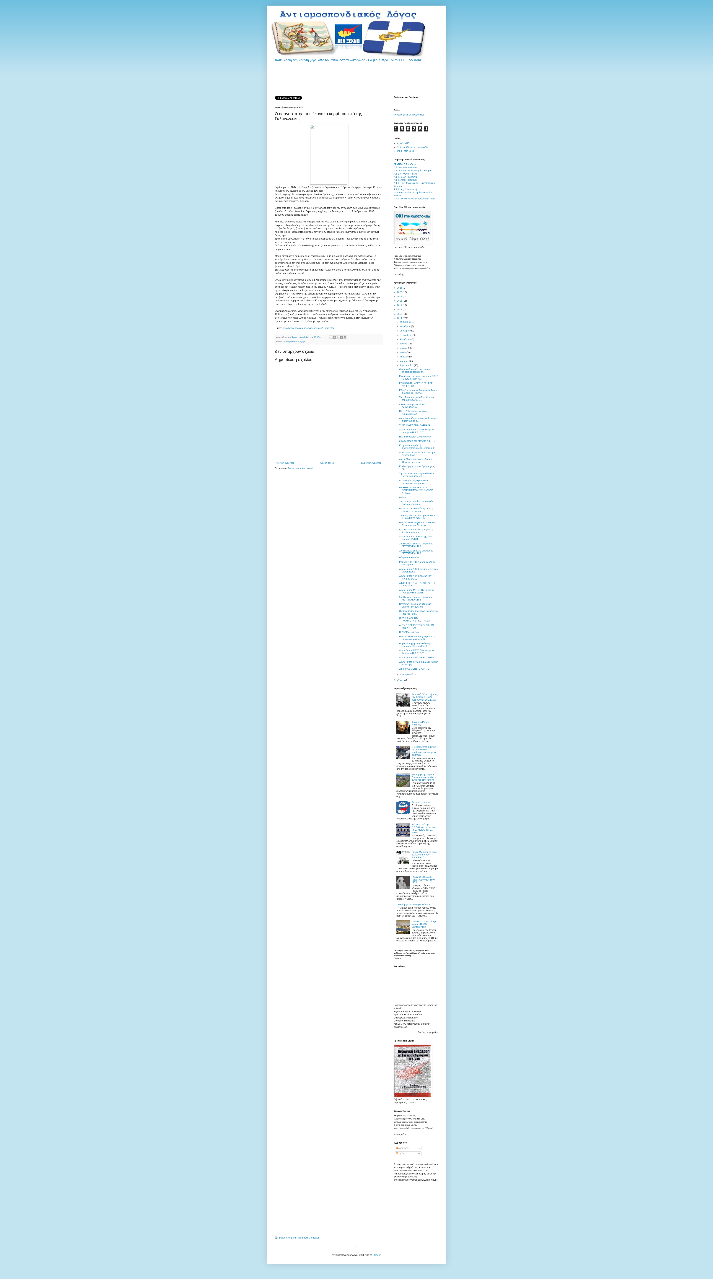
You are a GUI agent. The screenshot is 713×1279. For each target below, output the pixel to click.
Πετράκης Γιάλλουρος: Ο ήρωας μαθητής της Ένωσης (415, 605)
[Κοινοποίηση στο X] (338, 337)
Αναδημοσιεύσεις (291, 342)
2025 (400, 288)
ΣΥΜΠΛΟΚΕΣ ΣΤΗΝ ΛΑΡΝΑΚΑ (414, 425)
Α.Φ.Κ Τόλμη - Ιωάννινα (405, 177)
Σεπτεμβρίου (406, 335)
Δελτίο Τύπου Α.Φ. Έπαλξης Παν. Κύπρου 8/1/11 (415, 577)
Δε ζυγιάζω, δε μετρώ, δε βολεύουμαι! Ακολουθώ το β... (417, 453)
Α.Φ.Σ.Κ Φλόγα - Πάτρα (405, 174)
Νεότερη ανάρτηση (285, 463)
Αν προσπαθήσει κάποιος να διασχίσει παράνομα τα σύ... (418, 419)
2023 (400, 292)
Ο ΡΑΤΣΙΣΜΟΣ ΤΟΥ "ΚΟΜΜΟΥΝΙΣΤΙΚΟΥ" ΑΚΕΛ (414, 619)
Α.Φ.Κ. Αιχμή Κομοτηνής (406, 189)
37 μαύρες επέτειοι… (422, 802)
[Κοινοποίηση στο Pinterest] (345, 337)
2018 (400, 296)
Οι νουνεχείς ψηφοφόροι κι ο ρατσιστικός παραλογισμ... (413, 481)
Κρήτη (302, 342)
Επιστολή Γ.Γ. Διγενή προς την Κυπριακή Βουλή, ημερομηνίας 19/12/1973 (425, 697)
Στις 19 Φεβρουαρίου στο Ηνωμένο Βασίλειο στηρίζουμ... (416, 502)
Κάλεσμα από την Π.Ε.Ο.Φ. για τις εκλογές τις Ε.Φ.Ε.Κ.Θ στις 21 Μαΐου (423, 828)
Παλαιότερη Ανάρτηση (370, 463)
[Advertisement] (342, 81)
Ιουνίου (404, 348)
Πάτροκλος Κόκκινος (409, 557)
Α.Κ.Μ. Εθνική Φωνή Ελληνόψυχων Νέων (414, 198)
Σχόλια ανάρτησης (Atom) (300, 468)
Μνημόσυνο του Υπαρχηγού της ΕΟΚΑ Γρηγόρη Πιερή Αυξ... (418, 377)
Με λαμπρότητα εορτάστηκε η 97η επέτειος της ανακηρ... (416, 509)
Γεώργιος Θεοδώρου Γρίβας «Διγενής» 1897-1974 (424, 880)
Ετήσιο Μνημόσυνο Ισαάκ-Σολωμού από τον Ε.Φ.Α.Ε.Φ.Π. (425, 855)
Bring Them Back (405, 151)
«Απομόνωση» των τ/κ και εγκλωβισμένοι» (412, 405)
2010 (400, 679)
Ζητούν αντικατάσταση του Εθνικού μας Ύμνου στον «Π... (416, 474)
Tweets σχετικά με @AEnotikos (409, 114)
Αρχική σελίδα (327, 463)
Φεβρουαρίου (407, 365)
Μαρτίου (404, 361)
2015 (400, 301)
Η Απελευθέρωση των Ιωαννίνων (415, 436)
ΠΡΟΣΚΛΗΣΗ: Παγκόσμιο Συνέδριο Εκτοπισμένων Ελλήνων (417, 523)
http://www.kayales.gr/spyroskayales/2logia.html (308, 328)
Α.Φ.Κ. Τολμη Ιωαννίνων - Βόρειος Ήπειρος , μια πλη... (416, 460)
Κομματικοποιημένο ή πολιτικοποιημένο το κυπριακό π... (417, 446)
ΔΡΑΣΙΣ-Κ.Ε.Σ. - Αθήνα (405, 164)
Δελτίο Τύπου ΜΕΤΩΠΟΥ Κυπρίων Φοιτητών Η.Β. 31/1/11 (416, 651)
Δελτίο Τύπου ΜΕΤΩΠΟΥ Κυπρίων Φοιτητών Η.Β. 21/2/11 (416, 431)
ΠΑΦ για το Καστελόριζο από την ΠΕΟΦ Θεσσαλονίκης (424, 924)
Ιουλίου (404, 343)
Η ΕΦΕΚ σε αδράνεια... (410, 632)
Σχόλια (401, 1153)
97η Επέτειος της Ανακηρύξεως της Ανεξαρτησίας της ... (416, 530)
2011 (400, 318)
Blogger (376, 1255)
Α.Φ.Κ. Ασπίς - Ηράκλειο (406, 180)
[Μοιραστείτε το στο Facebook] (341, 337)
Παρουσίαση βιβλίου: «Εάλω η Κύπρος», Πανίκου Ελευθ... (414, 644)
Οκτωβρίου (405, 330)
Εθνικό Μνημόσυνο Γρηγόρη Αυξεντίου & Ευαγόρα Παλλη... (418, 391)
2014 (400, 305)
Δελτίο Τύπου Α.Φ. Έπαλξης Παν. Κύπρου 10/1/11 (415, 538)
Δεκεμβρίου (406, 322)
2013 (400, 309)
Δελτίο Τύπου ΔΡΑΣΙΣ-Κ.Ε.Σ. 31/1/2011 (418, 657)
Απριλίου (404, 356)
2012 (400, 314)
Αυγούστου (405, 339)
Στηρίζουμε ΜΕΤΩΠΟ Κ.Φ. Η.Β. (414, 669)
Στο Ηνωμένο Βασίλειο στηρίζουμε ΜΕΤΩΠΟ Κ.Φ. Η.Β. (416, 545)
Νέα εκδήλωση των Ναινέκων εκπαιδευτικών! (413, 412)
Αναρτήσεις (404, 1148)
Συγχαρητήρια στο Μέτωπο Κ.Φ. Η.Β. (417, 441)
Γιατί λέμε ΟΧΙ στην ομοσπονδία (412, 147)
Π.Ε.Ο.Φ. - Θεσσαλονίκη (405, 167)
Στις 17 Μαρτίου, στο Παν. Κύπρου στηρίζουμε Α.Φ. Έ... (416, 398)
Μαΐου (403, 352)
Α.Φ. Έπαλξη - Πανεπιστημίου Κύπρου (413, 170)
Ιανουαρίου (405, 674)
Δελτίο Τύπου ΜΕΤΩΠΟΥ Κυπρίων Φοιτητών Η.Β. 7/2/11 (416, 591)
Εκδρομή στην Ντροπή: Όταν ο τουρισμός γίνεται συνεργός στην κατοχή (424, 777)
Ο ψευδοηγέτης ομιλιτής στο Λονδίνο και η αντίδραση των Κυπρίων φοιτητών (424, 751)
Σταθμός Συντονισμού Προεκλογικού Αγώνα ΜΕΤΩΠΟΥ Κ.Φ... (417, 517)
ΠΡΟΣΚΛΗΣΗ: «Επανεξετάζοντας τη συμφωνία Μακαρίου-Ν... (417, 637)
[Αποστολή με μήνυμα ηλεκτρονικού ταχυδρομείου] (331, 337)
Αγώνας (403, 497)
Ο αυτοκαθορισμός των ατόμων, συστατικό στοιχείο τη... (415, 370)
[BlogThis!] (334, 337)
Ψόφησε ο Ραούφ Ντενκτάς (420, 723)
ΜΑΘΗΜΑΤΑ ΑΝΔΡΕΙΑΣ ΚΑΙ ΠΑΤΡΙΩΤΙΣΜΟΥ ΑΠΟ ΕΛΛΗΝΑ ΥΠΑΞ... (416, 490)
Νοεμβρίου (405, 326)
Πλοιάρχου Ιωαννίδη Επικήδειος (414, 904)
